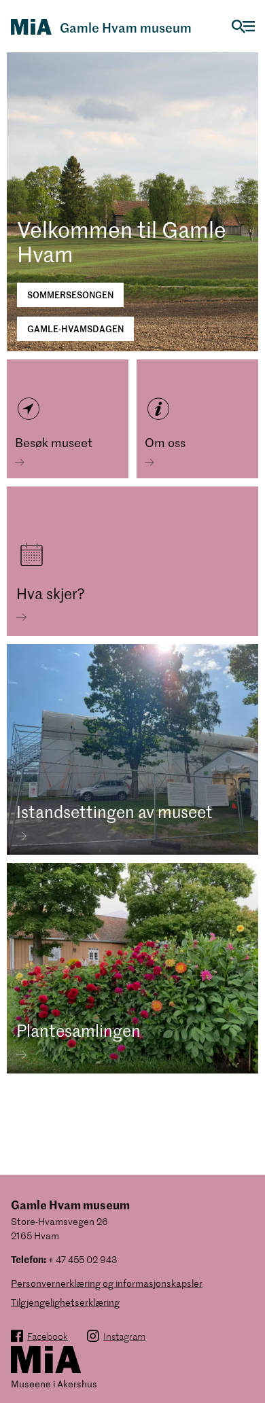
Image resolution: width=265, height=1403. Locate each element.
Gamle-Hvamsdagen (75, 328)
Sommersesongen (70, 294)
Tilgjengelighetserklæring (65, 1302)
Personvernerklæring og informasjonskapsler (106, 1283)
